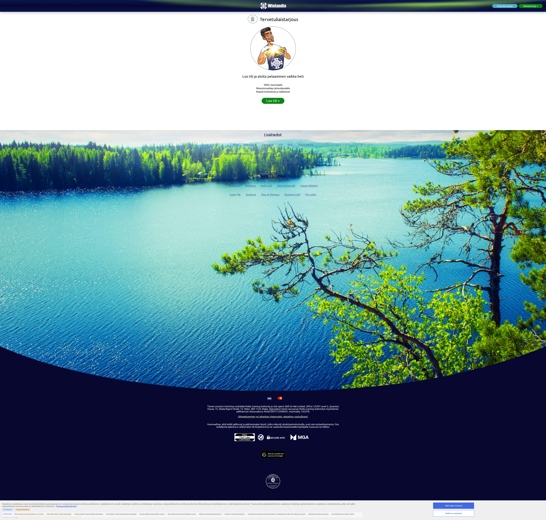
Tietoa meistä (305, 144)
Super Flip (235, 194)
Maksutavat (250, 144)
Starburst (251, 194)
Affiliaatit (261, 153)
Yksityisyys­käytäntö (260, 162)
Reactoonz (234, 185)
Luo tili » (273, 101)
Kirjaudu (505, 6)
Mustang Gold (292, 194)
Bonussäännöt (314, 153)
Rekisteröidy (529, 6)
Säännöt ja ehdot (291, 153)
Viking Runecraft (286, 185)
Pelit (290, 144)
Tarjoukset (268, 144)
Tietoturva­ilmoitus (286, 162)
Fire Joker (310, 194)
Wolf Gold (266, 185)
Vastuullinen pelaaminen (237, 153)
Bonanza (251, 185)
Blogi (236, 144)
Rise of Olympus (270, 194)
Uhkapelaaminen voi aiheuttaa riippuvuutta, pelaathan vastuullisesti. (273, 416)
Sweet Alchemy (309, 185)
